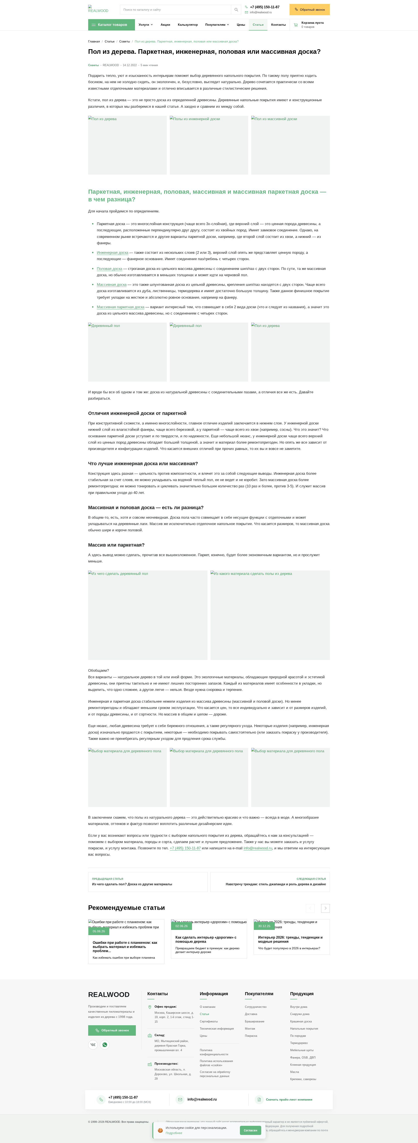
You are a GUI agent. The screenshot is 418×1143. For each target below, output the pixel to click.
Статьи (204, 1014)
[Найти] (236, 9)
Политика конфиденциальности (214, 1052)
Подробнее (174, 1133)
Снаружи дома (299, 1014)
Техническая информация (217, 1028)
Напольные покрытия (304, 1028)
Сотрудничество (255, 1006)
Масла (294, 1072)
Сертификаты (209, 1021)
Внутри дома (298, 1006)
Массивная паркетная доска (120, 307)
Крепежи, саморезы (303, 1079)
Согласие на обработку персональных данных (215, 1074)
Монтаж (250, 1028)
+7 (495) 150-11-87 (265, 7)
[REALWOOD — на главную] (99, 9)
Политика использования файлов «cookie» (216, 1063)
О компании (207, 1006)
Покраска (251, 1035)
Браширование (254, 1021)
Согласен (250, 1130)
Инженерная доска (112, 253)
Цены (203, 1035)
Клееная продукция (303, 1064)
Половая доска (109, 269)
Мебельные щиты (302, 1050)
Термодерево (299, 1043)
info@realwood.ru (261, 12)
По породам (298, 1035)
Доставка (251, 1014)
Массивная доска (111, 285)
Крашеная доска (301, 1021)
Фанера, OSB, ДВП (302, 1057)
